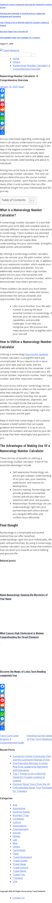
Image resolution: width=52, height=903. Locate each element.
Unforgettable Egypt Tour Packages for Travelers (20, 38)
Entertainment (20, 829)
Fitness (16, 836)
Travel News (19, 871)
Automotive (19, 808)
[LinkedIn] (26, 114)
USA (15, 881)
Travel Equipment (22, 857)
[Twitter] (26, 95)
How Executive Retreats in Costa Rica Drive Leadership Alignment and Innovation (30, 767)
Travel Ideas (19, 864)
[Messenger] (26, 123)
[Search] (33, 55)
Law (15, 839)
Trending (18, 878)
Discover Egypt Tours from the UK (14, 31)
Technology (19, 850)
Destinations (20, 825)
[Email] (26, 100)
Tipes (16, 853)
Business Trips (21, 815)
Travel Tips (19, 874)
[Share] (26, 132)
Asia (15, 804)
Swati (21, 86)
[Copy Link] (26, 128)
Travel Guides (20, 860)
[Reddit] (26, 109)
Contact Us (19, 897)
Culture (17, 822)
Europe (17, 832)
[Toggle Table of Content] (30, 200)
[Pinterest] (26, 104)
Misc (15, 843)
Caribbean (18, 818)
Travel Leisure (20, 867)
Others (16, 846)
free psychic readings (36, 354)
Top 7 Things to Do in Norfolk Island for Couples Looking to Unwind (29, 777)
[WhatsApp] (26, 118)
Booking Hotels (21, 811)
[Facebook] (26, 90)
